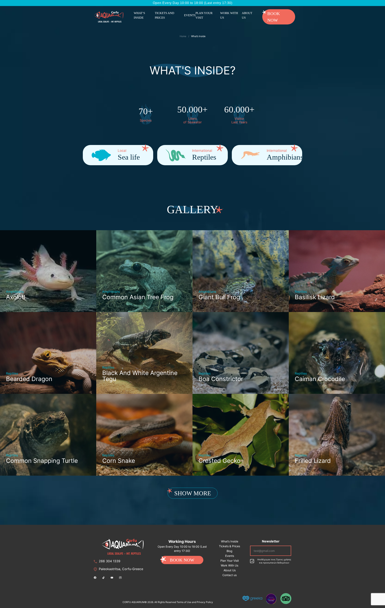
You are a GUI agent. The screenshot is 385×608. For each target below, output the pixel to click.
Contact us (229, 575)
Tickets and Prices (164, 15)
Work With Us (229, 15)
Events (190, 15)
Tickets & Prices (229, 546)
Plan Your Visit (204, 15)
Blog (229, 551)
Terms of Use (184, 602)
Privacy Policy (205, 602)
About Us (247, 15)
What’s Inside (139, 15)
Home (183, 36)
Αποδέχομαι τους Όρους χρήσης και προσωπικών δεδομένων (274, 561)
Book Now (273, 17)
